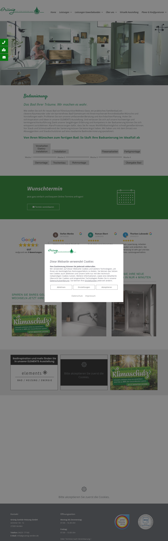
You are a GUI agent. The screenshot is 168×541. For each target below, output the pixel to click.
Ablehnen (61, 287)
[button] (4, 42)
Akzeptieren (106, 287)
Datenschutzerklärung (59, 280)
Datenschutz (77, 295)
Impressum (90, 295)
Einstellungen (84, 287)
